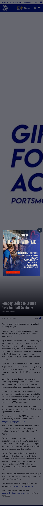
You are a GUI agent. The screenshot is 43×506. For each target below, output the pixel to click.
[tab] (40, 230)
